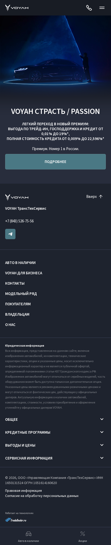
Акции (82, 541)
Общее (11, 419)
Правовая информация (23, 490)
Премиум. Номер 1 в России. (55, 148)
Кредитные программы (27, 432)
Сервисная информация (28, 458)
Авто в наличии (20, 262)
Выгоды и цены (20, 445)
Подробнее (55, 161)
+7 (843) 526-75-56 (19, 221)
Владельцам (17, 314)
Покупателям (18, 303)
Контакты (15, 283)
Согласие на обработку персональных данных (41, 495)
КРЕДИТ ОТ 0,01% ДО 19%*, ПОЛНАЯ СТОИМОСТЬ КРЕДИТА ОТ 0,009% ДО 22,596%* (55, 133)
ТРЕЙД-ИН (38, 128)
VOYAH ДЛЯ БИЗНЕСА (23, 272)
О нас (10, 324)
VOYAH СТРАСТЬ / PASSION (55, 111)
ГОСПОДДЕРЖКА (64, 128)
